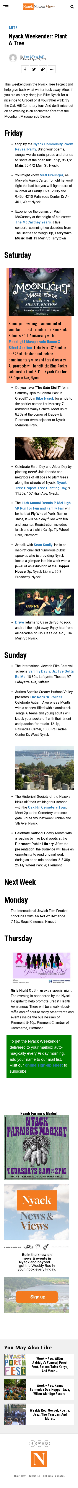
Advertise (34, 1476)
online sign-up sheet (44, 1065)
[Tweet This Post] (34, 69)
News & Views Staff (34, 56)
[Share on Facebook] (25, 69)
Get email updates (54, 1476)
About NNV (20, 1476)
